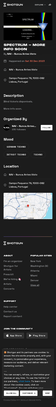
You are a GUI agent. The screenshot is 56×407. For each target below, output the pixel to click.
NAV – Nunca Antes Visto (21, 53)
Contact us (10, 311)
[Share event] (49, 4)
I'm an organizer (13, 261)
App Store (16, 335)
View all (34, 285)
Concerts (9, 288)
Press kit (9, 274)
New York (35, 261)
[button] (46, 127)
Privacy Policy (10, 400)
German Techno (16, 146)
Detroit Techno (16, 154)
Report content (13, 316)
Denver (34, 280)
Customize (27, 393)
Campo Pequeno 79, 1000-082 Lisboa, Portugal (26, 185)
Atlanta (34, 270)
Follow (47, 127)
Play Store (39, 335)
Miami (33, 275)
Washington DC (39, 266)
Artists (7, 284)
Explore (39, 5)
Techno (38, 154)
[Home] (13, 5)
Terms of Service (27, 400)
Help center (10, 306)
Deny (47, 393)
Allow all (11, 393)
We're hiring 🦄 (12, 279)
